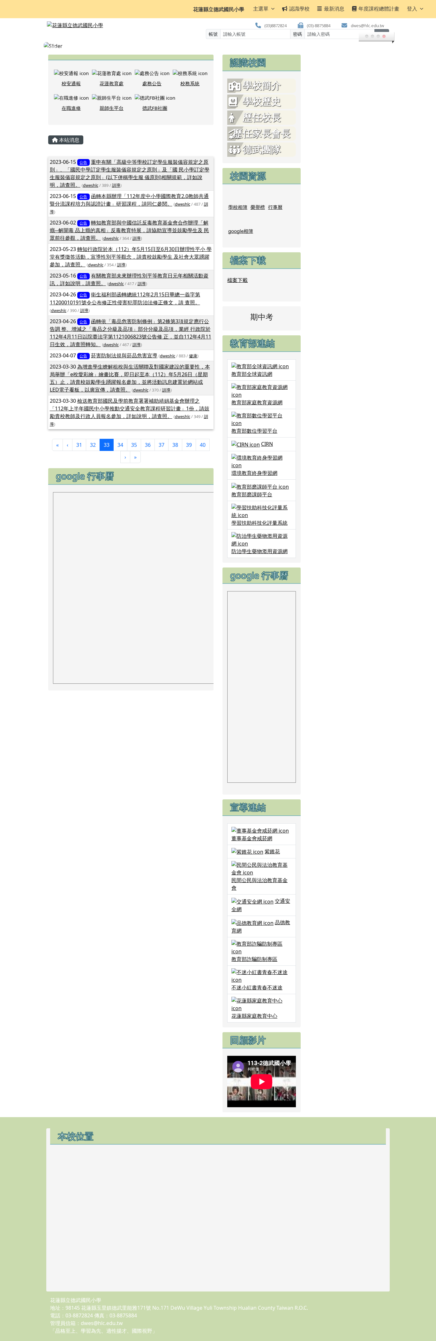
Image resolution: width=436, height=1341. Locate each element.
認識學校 (299, 8)
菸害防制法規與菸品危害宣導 (124, 355)
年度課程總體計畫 (378, 8)
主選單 (260, 8)
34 (120, 444)
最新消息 (334, 8)
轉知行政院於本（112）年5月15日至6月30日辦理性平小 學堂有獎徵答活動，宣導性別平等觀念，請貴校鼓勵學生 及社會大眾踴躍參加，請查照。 (131, 257)
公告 (83, 162)
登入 (412, 8)
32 (93, 444)
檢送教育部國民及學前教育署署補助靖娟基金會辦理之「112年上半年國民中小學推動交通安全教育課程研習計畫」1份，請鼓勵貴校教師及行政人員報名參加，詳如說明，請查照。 (129, 408)
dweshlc (90, 185)
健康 (193, 356)
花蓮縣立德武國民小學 (218, 9)
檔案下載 (237, 280)
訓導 (116, 185)
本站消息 (68, 139)
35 (134, 444)
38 (175, 444)
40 (203, 444)
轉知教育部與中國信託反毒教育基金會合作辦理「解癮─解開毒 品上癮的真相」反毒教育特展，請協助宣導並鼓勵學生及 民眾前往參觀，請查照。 (129, 230)
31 (79, 444)
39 (189, 444)
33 (109, 444)
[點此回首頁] (218, 46)
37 (161, 444)
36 (148, 444)
